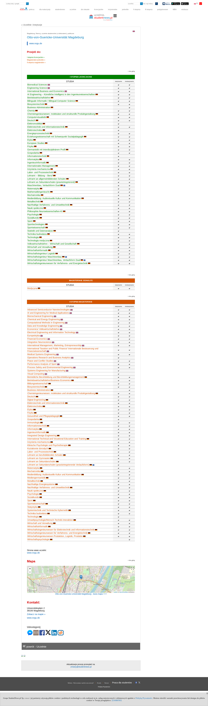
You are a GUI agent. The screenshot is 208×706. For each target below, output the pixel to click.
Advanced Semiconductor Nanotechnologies (48, 309)
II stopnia (136, 9)
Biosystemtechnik (35, 104)
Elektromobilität (34, 123)
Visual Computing (35, 374)
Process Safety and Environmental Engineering (50, 367)
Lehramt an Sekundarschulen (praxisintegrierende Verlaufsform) (58, 465)
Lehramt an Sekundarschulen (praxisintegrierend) (51, 182)
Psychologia (33, 214)
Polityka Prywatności (104, 687)
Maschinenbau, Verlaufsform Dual (43, 185)
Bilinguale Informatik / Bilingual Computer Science (51, 101)
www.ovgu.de (35, 43)
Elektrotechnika (34, 130)
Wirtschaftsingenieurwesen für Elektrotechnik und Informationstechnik (60, 529)
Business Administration (38, 107)
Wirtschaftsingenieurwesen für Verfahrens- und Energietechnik (57, 263)
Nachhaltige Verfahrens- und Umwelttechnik (48, 205)
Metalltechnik (33, 201)
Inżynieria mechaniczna (38, 169)
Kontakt (99, 683)
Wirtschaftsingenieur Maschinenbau (44, 257)
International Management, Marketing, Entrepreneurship (54, 345)
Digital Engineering (36, 400)
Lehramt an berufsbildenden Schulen (45, 455)
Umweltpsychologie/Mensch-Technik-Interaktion (50, 520)
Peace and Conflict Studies (40, 361)
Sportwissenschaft (36, 227)
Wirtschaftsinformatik (37, 250)
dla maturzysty (44, 9)
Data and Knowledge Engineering (43, 326)
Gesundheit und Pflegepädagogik (43, 416)
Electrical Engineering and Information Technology (51, 332)
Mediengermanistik (36, 478)
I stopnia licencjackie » (35, 57)
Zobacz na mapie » (36, 614)
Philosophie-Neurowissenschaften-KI (44, 211)
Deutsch (31, 120)
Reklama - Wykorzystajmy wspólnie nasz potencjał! (81, 683)
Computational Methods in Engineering (45, 322)
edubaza (184, 9)
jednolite (125, 9)
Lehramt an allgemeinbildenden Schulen (46, 179)
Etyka (30, 140)
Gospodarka (33, 153)
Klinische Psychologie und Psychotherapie (47, 445)
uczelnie (73, 9)
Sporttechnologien (36, 224)
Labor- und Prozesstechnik (40, 172)
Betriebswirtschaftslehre (38, 97)
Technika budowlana (37, 234)
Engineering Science (37, 88)
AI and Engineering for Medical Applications (48, 313)
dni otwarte (85, 9)
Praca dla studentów (122, 682)
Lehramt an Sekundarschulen (41, 461)
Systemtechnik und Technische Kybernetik (47, 510)
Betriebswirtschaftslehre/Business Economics (49, 380)
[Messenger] (30, 634)
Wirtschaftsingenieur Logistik (41, 253)
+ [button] (30, 568)
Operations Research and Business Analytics (48, 357)
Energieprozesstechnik (38, 133)
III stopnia (148, 9)
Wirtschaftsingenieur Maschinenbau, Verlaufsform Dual (53, 260)
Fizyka (30, 146)
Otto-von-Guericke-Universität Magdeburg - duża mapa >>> (81, 594)
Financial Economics (37, 339)
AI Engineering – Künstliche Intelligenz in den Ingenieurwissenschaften (61, 94)
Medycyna (32, 288)
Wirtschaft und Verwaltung (40, 247)
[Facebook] (42, 634)
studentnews (60, 9)
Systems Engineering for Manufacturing (46, 370)
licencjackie (98, 9)
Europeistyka (33, 335)
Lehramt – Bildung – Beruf (40, 175)
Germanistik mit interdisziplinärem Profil (46, 149)
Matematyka (33, 188)
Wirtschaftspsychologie (38, 539)
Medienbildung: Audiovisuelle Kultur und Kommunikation (54, 198)
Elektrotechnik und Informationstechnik (46, 127)
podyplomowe (162, 9)
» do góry (131, 71)
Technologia (33, 237)
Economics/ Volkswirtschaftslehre (43, 329)
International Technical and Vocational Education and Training (56, 439)
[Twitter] (48, 633)
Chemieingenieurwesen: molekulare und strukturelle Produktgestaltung (61, 114)
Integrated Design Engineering (41, 435)
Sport (29, 221)
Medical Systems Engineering (41, 354)
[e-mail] (36, 634)
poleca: (31, 9)
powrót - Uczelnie (34, 646)
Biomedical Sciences (37, 84)
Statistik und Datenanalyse (40, 231)
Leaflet (115, 592)
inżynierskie (112, 9)
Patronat (107, 683)
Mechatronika (33, 195)
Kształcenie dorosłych (37, 448)
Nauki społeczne (35, 208)
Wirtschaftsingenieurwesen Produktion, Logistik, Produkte (55, 536)
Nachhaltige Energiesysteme (41, 484)
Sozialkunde (33, 218)
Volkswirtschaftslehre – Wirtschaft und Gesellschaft (51, 244)
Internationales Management (41, 166)
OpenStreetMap (123, 592)
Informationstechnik (36, 156)
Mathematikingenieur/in (38, 192)
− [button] (30, 572)
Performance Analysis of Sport (42, 364)
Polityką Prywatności (144, 698)
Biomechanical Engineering (40, 316)
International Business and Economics (45, 91)
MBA (175, 9)
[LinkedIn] (54, 634)
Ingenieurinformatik (36, 162)
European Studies (35, 143)
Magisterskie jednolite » (36, 60)
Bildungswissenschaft (37, 383)
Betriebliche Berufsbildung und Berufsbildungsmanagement (55, 377)
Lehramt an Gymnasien (38, 458)
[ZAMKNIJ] (117, 700)
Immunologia (33, 422)
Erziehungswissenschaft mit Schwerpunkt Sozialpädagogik (55, 136)
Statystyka (32, 507)
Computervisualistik (36, 117)
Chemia (31, 110)
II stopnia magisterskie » (36, 62)
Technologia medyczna (38, 240)
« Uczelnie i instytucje (31, 25)
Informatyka (33, 159)
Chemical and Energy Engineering (43, 319)
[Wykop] (61, 634)
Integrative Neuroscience (39, 342)
